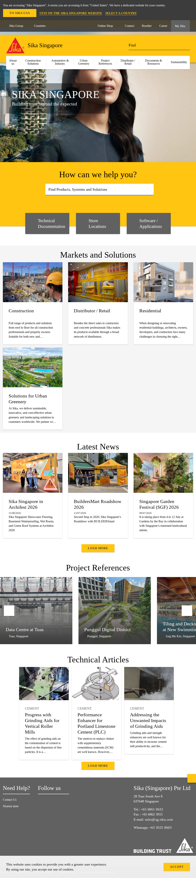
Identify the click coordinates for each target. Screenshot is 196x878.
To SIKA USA (19, 13)
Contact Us (9, 799)
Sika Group (16, 25)
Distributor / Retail (128, 62)
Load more (98, 548)
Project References (105, 62)
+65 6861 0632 (152, 809)
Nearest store (11, 806)
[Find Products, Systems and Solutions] (149, 189)
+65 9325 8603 (160, 827)
